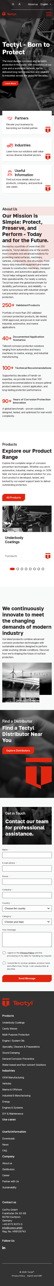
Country (7, 903)
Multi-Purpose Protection (16, 1034)
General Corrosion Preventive (18, 1058)
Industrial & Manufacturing (16, 1095)
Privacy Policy (27, 953)
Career (5, 1175)
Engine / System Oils (13, 1040)
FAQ (4, 1150)
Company (7, 889)
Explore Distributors (18, 750)
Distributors (8, 1169)
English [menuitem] (44, 4)
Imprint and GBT (34, 1276)
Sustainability (9, 1187)
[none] (44, 4)
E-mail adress (9, 863)
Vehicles (6, 1083)
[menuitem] (44, 4)
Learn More (10, 83)
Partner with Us (10, 1181)
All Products (13, 497)
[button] (12, 569)
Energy (6, 1101)
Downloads (8, 1138)
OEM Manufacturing (13, 1077)
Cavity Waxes (9, 1028)
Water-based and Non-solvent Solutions (24, 1064)
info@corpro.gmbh (12, 1227)
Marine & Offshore (12, 1089)
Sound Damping (11, 1052)
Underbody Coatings (13, 1022)
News (5, 1144)
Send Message (27, 978)
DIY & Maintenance (12, 1113)
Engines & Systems (12, 1107)
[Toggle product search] (13, 4)
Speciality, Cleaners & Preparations (21, 1046)
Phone (6, 876)
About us (33, 4)
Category (7, 916)
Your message (9, 929)
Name (5, 849)
